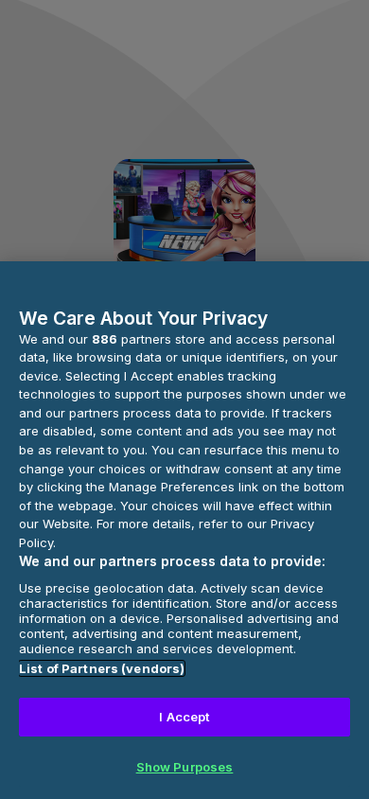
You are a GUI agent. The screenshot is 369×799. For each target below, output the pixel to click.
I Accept (184, 716)
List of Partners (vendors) (101, 668)
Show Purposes (185, 766)
